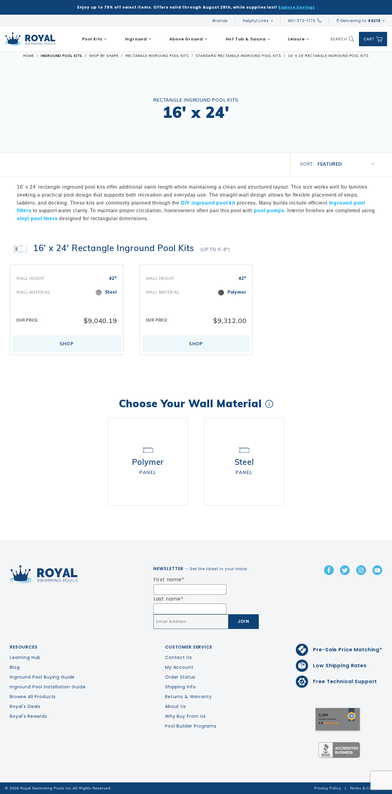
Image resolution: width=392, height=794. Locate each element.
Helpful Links (256, 20)
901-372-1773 (301, 20)
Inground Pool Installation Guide (48, 687)
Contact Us (178, 657)
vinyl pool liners (37, 218)
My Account (179, 667)
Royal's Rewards (28, 716)
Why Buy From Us (185, 716)
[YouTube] (377, 570)
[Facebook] (329, 570)
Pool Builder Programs (191, 726)
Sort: (307, 164)
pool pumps (269, 210)
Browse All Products (33, 697)
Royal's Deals (25, 706)
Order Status (180, 677)
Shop (67, 344)
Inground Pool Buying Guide (42, 677)
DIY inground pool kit (208, 202)
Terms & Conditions (368, 788)
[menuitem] (94, 39)
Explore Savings (296, 7)
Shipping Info (180, 687)
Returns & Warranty (188, 697)
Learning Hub (25, 657)
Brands (220, 20)
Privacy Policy (327, 788)
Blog (15, 667)
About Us (175, 706)
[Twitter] (345, 570)
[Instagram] (361, 570)
